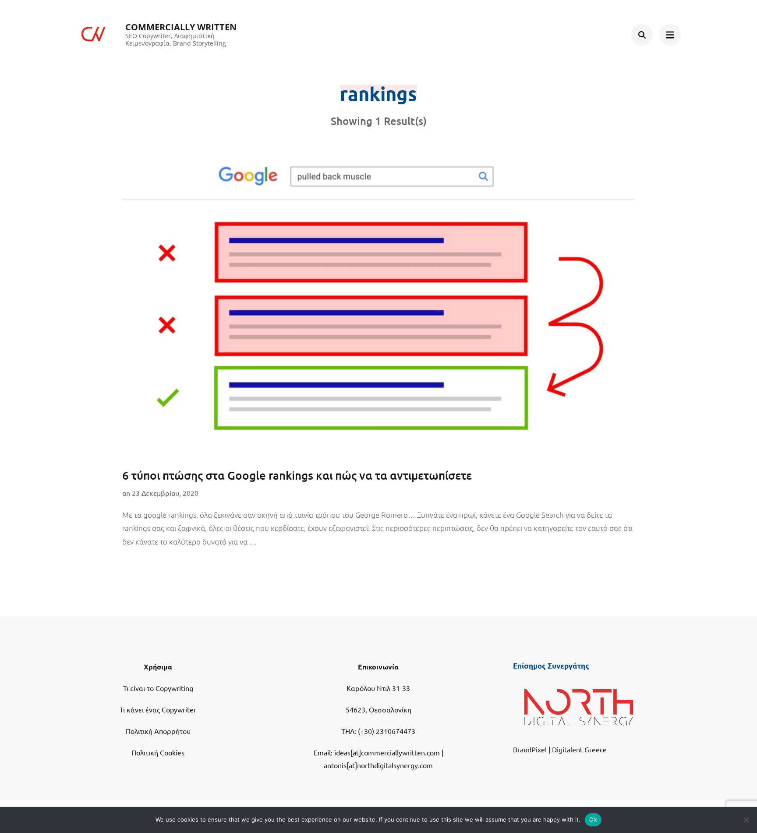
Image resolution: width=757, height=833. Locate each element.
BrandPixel (530, 749)
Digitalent (567, 749)
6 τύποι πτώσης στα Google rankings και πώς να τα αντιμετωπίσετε (297, 475)
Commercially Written (181, 27)
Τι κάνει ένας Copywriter (158, 709)
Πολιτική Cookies (157, 752)
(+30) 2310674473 (386, 730)
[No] (746, 819)
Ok (593, 819)
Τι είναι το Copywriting (158, 687)
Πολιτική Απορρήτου (158, 730)
